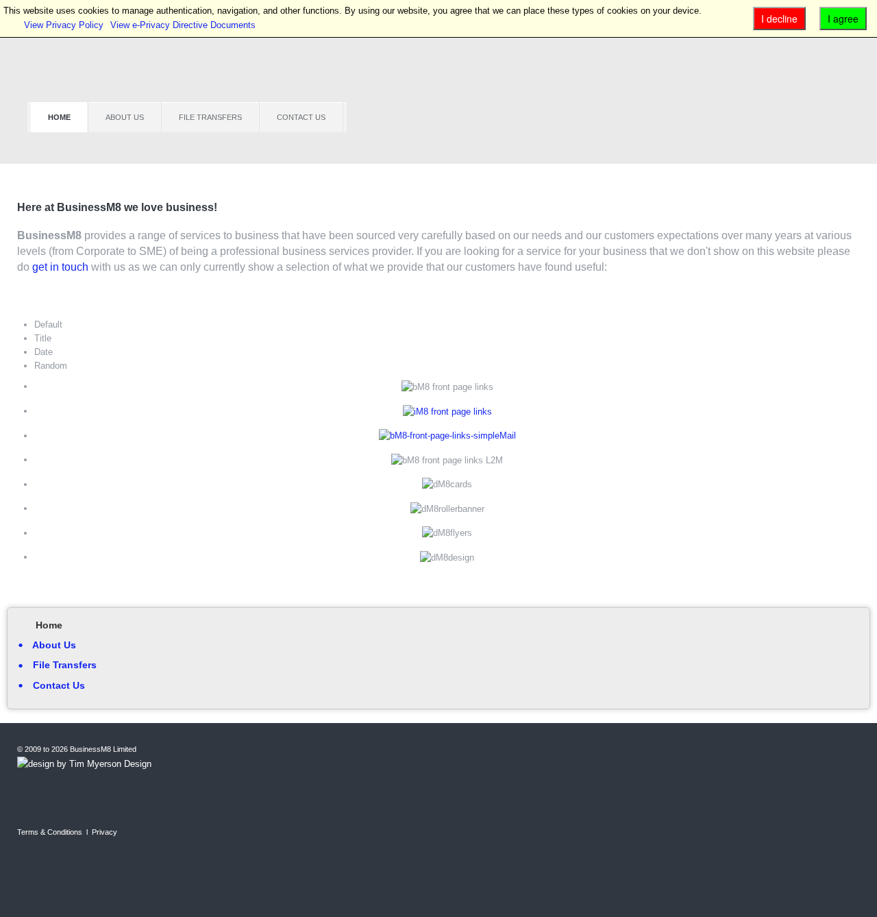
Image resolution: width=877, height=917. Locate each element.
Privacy (104, 832)
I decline (779, 18)
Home (59, 117)
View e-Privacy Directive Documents (183, 25)
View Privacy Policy (63, 25)
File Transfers (210, 117)
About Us (125, 117)
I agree (843, 18)
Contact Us (301, 117)
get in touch (60, 267)
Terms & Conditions (49, 832)
